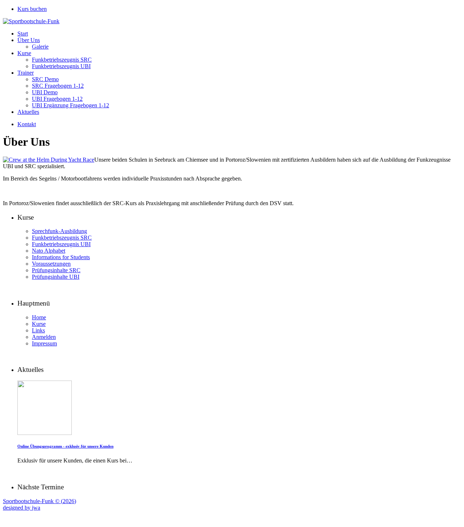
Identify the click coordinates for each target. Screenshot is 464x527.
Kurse (24, 53)
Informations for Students (61, 257)
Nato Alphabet (48, 251)
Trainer (25, 73)
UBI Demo (45, 92)
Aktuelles (28, 112)
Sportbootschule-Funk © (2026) (39, 501)
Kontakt (26, 124)
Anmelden (44, 337)
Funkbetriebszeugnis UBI (61, 66)
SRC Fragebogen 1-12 (58, 86)
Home (39, 317)
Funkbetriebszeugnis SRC (62, 60)
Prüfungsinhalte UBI (55, 277)
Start (22, 33)
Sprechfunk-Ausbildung (59, 231)
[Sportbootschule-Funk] (31, 21)
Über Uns (28, 40)
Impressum (44, 343)
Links (38, 330)
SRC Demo (45, 79)
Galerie (40, 46)
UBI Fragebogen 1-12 (57, 99)
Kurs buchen (32, 9)
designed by (21, 508)
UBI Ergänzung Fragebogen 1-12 (70, 105)
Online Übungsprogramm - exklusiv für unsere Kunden (65, 446)
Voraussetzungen (51, 264)
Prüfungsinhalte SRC (56, 270)
